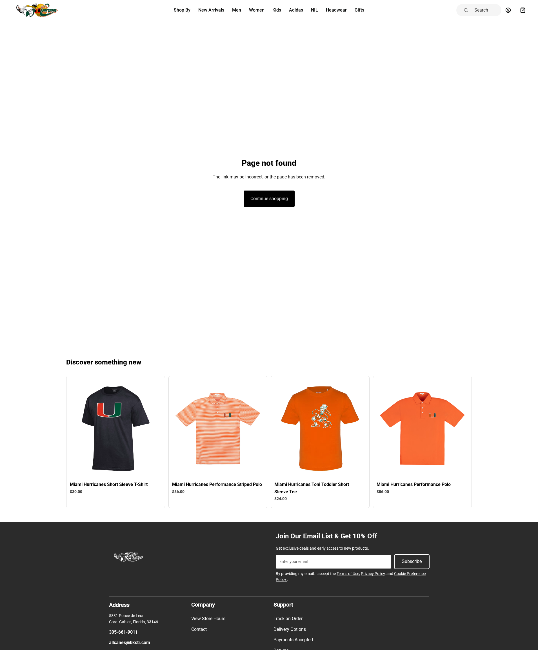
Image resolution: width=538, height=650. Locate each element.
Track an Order (288, 618)
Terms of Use (348, 573)
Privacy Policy (373, 573)
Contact (199, 629)
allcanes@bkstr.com (129, 642)
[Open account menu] (508, 10)
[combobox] (486, 10)
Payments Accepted (293, 639)
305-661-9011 (123, 632)
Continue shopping (269, 198)
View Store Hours (208, 618)
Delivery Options (290, 629)
